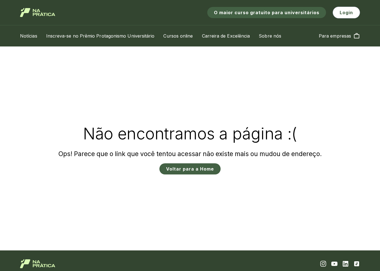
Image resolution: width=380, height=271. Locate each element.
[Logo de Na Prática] (37, 12)
